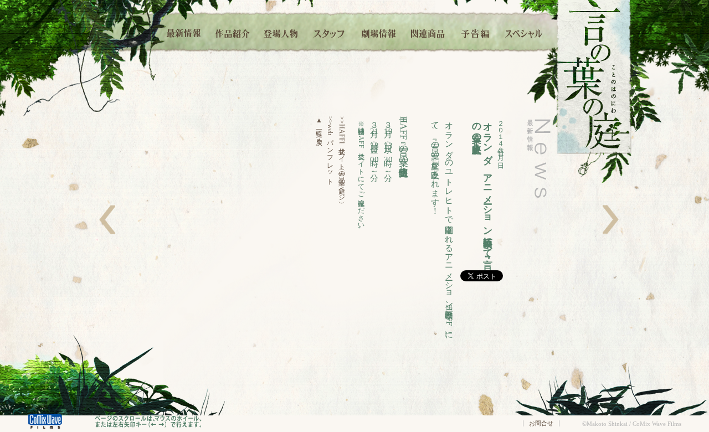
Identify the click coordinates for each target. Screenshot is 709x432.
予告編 (475, 32)
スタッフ (329, 32)
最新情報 (184, 32)
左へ (107, 219)
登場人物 (280, 32)
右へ (611, 219)
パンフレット (330, 149)
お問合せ (541, 423)
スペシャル (524, 32)
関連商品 (427, 32)
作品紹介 (232, 32)
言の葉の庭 (594, 77)
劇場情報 (378, 32)
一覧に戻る (319, 128)
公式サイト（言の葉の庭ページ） (342, 156)
